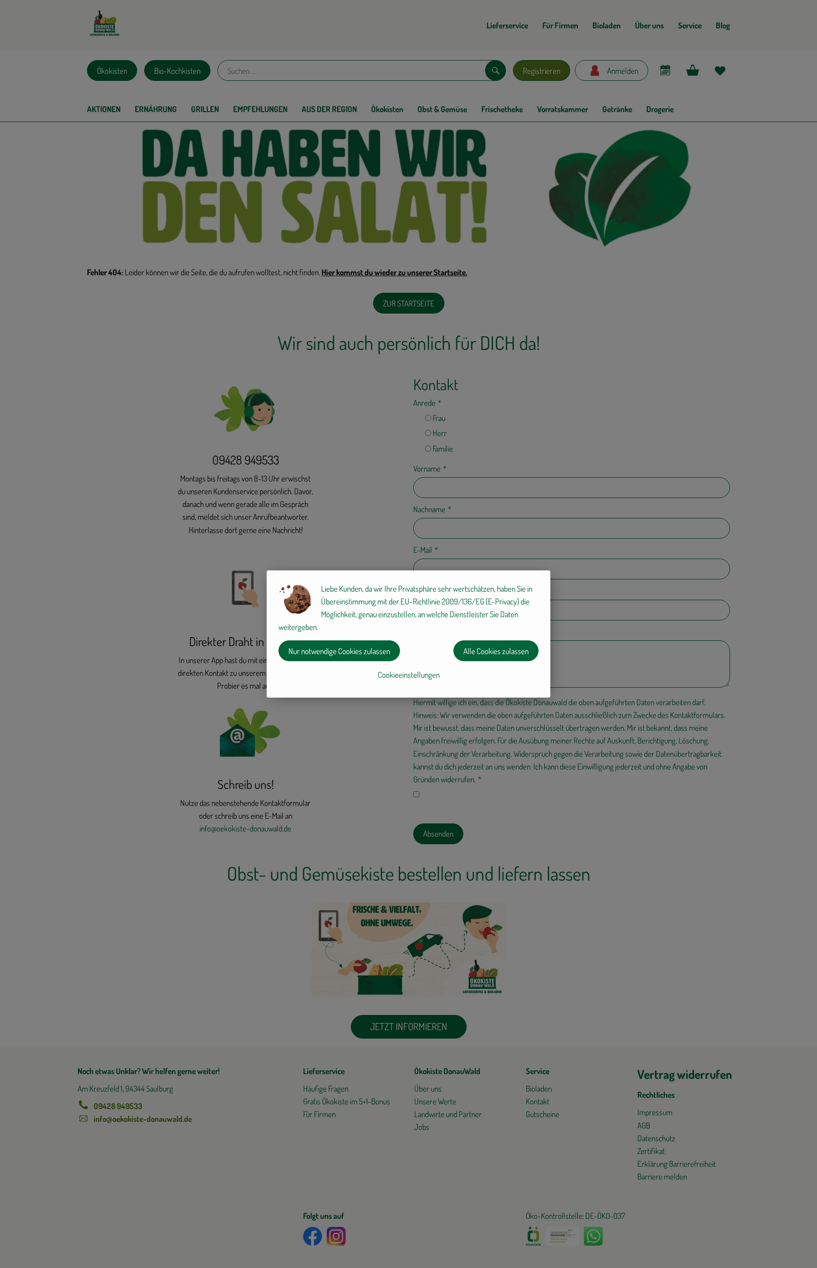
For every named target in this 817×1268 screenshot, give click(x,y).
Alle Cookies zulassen (496, 651)
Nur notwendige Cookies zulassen (339, 651)
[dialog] (408, 634)
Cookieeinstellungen (409, 675)
